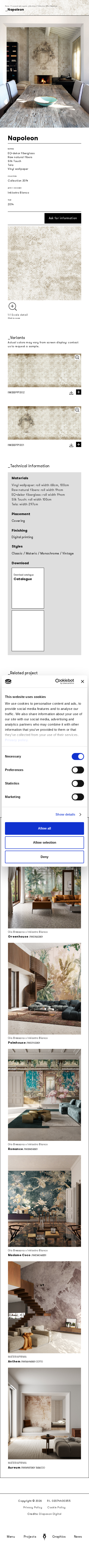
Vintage (68, 553)
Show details (65, 814)
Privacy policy (16, 740)
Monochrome (49, 553)
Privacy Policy (32, 1507)
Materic (31, 553)
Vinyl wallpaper (18, 169)
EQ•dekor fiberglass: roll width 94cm (38, 495)
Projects (30, 1537)
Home (7, 6)
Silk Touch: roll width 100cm (32, 499)
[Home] (44, 1537)
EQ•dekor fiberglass (21, 153)
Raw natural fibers (20, 157)
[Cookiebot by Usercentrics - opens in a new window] (56, 681)
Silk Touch (14, 161)
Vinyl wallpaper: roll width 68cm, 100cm (40, 485)
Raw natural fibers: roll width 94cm (37, 490)
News (78, 1537)
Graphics (59, 1537)
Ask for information (63, 218)
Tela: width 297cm (25, 504)
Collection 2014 (43, 6)
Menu (11, 1537)
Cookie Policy (56, 1507)
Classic (17, 553)
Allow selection (44, 842)
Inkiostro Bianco (18, 192)
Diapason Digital (50, 1514)
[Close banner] (82, 681)
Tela (10, 165)
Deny (44, 857)
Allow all (44, 828)
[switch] (78, 769)
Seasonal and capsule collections (23, 6)
